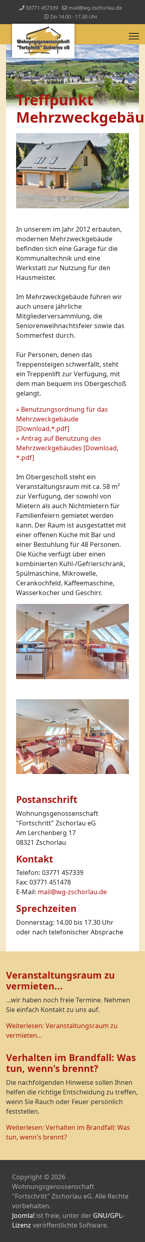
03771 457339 (42, 7)
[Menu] (134, 36)
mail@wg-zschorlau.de (95, 7)
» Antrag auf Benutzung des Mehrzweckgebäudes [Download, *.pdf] (67, 448)
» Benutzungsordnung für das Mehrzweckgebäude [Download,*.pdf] (62, 419)
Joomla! (23, 1215)
